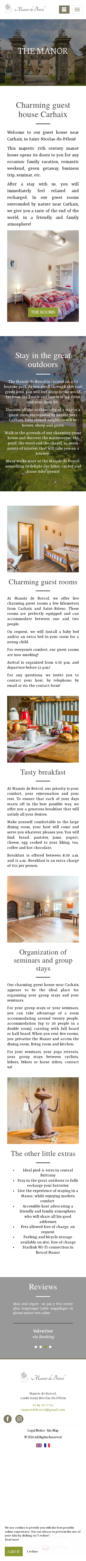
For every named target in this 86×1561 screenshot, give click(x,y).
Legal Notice (36, 1430)
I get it (14, 1551)
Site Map (53, 1430)
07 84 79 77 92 (43, 1405)
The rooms (43, 312)
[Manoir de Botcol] (27, 9)
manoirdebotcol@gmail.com (43, 1410)
